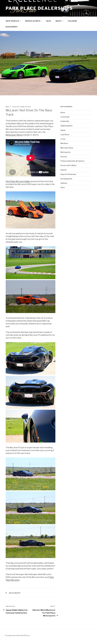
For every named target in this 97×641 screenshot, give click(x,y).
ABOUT (58, 21)
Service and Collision (68, 165)
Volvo (62, 187)
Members (64, 143)
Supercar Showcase (68, 174)
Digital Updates (66, 126)
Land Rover (64, 135)
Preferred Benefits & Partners (72, 161)
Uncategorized (66, 179)
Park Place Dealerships (39, 8)
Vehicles (63, 183)
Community (65, 117)
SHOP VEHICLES (12, 21)
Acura (62, 112)
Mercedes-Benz (66, 148)
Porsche (63, 157)
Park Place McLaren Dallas (18, 181)
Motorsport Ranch (14, 135)
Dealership (15, 593)
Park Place (25, 107)
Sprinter (63, 170)
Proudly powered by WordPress (17, 635)
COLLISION (72, 21)
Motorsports (65, 152)
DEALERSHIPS (11, 27)
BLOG (48, 21)
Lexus (62, 139)
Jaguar (63, 130)
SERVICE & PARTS (32, 21)
